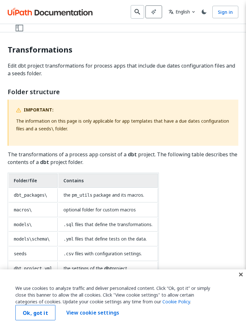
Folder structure (34, 91)
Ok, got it (35, 313)
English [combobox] (179, 11)
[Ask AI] (153, 11)
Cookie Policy (176, 301)
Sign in (225, 12)
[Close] (241, 274)
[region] (123, 298)
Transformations (40, 50)
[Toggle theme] (204, 11)
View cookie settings (92, 312)
